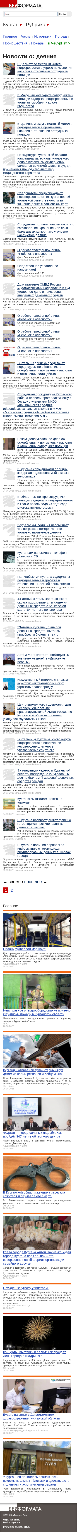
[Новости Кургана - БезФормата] (21, 4)
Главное (10, 36)
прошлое (33, 881)
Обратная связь (11, 1519)
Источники (42, 36)
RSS (27, 1527)
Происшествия (15, 43)
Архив (26, 36)
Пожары (37, 43)
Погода (61, 36)
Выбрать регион (11, 1522)
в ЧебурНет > (59, 43)
